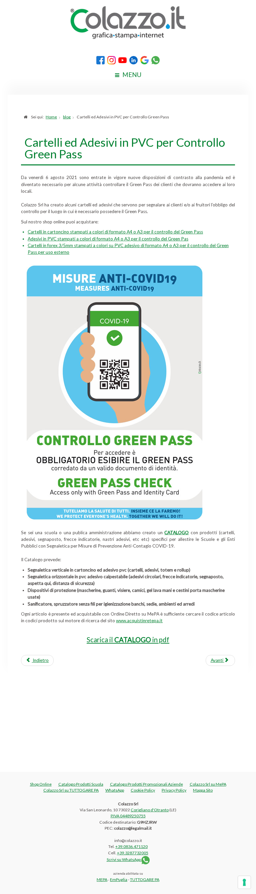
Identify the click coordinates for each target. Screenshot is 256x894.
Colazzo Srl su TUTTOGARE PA (71, 790)
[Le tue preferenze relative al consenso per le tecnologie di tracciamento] (244, 882)
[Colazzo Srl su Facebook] (101, 60)
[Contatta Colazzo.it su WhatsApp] (156, 60)
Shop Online (41, 784)
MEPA (102, 879)
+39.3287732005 (132, 852)
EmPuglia (118, 879)
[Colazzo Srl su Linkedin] (134, 60)
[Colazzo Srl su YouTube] (123, 60)
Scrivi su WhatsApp (124, 859)
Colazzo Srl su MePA (208, 784)
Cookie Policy (143, 790)
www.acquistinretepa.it (139, 620)
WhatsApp (114, 790)
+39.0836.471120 (131, 846)
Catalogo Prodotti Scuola (80, 784)
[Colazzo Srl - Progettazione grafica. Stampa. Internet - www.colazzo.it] (128, 22)
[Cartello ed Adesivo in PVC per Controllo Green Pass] (114, 391)
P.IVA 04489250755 (128, 815)
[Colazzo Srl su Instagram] (112, 60)
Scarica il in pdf (128, 640)
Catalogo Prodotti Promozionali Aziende (146, 784)
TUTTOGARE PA (144, 879)
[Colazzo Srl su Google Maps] (145, 60)
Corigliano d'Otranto (150, 809)
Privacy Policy (174, 790)
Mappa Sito (203, 790)
